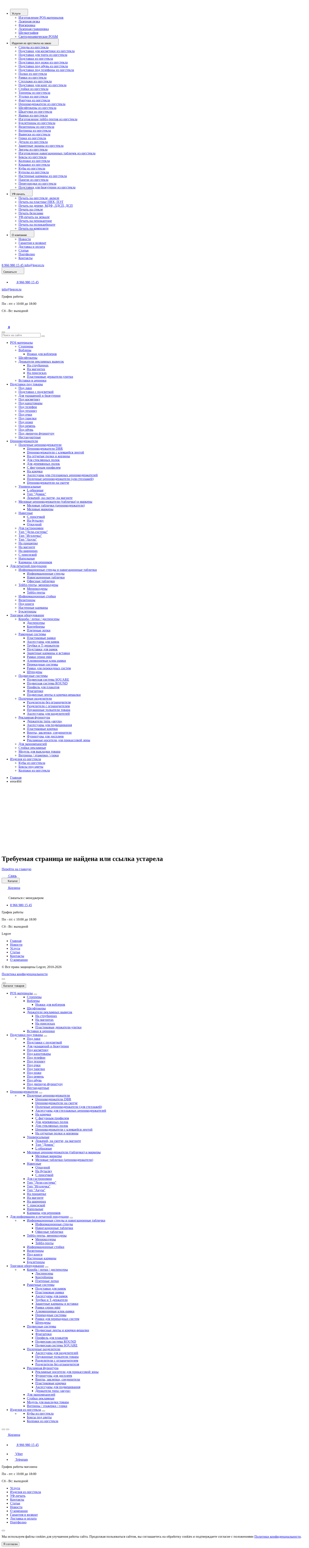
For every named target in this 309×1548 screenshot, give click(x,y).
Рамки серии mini (39, 657)
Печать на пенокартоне (35, 221)
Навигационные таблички (46, 577)
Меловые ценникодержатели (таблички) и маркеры (55, 501)
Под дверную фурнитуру (36, 433)
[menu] (3, 979)
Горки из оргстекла (32, 138)
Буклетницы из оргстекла (36, 123)
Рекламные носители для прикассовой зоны (58, 740)
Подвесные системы (33, 676)
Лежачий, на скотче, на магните (50, 498)
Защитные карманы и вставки (48, 653)
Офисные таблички (41, 581)
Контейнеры (36, 626)
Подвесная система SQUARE (48, 679)
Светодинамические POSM (38, 36)
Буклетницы (27, 611)
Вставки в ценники (32, 380)
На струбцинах (38, 365)
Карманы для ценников (35, 562)
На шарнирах (28, 551)
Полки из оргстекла (32, 74)
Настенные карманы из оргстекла (42, 176)
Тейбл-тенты (36, 592)
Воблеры (24, 350)
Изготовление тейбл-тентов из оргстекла (47, 119)
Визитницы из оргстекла (36, 127)
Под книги (26, 604)
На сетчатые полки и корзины (48, 456)
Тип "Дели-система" (33, 532)
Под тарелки (27, 418)
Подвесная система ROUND (47, 683)
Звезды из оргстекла (33, 149)
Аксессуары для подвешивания (49, 725)
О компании (19, 960)
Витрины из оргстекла (34, 130)
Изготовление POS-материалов (40, 17)
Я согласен (10, 1544)
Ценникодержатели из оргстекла (41, 104)
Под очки (25, 414)
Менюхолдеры (37, 588)
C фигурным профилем (44, 467)
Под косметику (29, 399)
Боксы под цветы (30, 766)
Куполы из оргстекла (33, 172)
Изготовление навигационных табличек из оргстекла (56, 153)
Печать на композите (33, 228)
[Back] (3, 1429)
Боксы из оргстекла (32, 157)
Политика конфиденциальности (25, 974)
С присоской (27, 554)
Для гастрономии (31, 528)
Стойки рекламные (32, 747)
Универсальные (29, 486)
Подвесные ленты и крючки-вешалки (54, 694)
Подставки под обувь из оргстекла (43, 66)
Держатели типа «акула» (44, 721)
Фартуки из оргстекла (34, 100)
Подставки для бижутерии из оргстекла (46, 187)
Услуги (15, 948)
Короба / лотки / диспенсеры (38, 619)
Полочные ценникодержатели (40, 445)
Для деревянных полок (43, 464)
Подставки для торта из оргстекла (42, 55)
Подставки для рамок (42, 649)
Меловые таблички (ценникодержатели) (56, 505)
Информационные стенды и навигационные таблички (57, 570)
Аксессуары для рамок (43, 641)
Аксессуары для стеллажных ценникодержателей (62, 475)
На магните (26, 547)
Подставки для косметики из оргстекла (46, 51)
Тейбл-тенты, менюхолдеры (38, 585)
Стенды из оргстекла (33, 47)
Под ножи (25, 422)
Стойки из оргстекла (33, 89)
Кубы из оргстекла (31, 168)
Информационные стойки (37, 596)
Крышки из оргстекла (34, 164)
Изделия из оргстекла (25, 759)
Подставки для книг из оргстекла (42, 85)
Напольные (26, 558)
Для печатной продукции (28, 566)
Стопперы (25, 346)
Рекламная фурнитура (34, 717)
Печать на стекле (30, 209)
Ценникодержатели (24, 441)
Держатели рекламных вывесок (41, 361)
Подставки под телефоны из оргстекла (46, 70)
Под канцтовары (30, 403)
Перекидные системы (42, 664)
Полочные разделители (35, 698)
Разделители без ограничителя (49, 702)
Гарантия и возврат (32, 243)
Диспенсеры (36, 623)
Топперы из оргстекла (34, 92)
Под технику (27, 411)
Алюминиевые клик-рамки (46, 660)
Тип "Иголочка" (30, 535)
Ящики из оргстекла (33, 115)
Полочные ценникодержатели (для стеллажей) (60, 479)
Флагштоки (35, 691)
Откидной (34, 524)
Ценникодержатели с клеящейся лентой (55, 452)
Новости (24, 239)
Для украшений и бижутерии (39, 395)
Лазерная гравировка (33, 29)
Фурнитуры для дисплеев (45, 736)
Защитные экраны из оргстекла (40, 145)
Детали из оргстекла (33, 142)
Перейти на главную (16, 869)
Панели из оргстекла (33, 180)
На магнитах (36, 369)
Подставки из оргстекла (35, 58)
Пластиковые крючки (42, 729)
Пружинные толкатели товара (48, 710)
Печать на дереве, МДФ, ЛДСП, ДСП (45, 205)
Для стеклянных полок (43, 460)
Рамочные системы (32, 634)
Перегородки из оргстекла (37, 183)
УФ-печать (17, 1496)
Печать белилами (30, 213)
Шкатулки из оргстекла (35, 111)
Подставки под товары (26, 384)
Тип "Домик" (36, 494)
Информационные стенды (46, 573)
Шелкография (28, 32)
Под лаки (25, 388)
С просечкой (36, 517)
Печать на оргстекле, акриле (38, 198)
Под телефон (27, 407)
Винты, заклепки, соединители (49, 732)
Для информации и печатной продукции (39, 1216)
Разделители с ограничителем (48, 706)
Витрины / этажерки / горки (38, 755)
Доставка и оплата (31, 246)
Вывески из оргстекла (34, 134)
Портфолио (26, 254)
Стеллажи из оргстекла (35, 81)
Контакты (25, 258)
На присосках (37, 373)
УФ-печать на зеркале (34, 217)
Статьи (23, 250)
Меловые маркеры (40, 509)
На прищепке (28, 543)
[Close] (4, 982)
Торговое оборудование (27, 615)
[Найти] (43, 336)
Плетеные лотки (38, 630)
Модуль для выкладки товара (39, 751)
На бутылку (35, 520)
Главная (15, 777)
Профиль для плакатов (43, 687)
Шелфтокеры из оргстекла (37, 108)
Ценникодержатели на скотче (48, 482)
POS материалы (21, 342)
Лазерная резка (29, 21)
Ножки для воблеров (42, 354)
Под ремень (26, 426)
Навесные (25, 513)
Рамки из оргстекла (32, 77)
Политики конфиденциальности (277, 1536)
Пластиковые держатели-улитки (50, 376)
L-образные (35, 490)
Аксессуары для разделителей (48, 713)
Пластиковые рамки (41, 638)
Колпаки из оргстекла (34, 161)
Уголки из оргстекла (33, 96)
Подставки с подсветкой (36, 392)
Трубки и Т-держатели (43, 645)
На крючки (35, 471)
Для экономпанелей (32, 744)
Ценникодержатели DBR (45, 448)
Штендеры (34, 672)
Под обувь (25, 429)
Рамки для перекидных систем (49, 668)
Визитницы (26, 600)
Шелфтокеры (27, 357)
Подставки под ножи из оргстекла (43, 62)
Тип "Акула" (27, 539)
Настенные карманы (33, 607)
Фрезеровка (26, 25)
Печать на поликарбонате (36, 224)
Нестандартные (29, 437)
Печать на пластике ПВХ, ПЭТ (40, 202)
